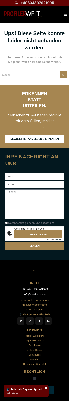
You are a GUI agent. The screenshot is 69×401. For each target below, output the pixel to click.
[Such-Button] (63, 74)
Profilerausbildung (34, 335)
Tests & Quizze (34, 350)
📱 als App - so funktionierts (34, 314)
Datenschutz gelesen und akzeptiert (31, 223)
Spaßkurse (34, 354)
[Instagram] (30, 321)
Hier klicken (38, 234)
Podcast (34, 359)
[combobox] (31, 74)
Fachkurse (35, 345)
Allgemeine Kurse (34, 340)
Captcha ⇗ (54, 239)
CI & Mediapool (34, 309)
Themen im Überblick (35, 364)
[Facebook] (48, 321)
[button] (35, 378)
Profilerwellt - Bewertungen (34, 299)
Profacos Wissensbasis (34, 304)
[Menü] (65, 14)
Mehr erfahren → (14, 393)
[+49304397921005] (16, 2)
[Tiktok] (39, 321)
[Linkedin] (21, 321)
